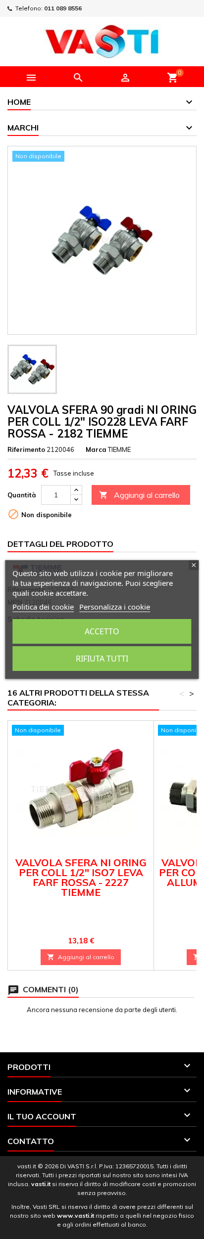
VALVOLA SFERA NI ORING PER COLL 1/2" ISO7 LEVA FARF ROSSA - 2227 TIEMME (81, 877)
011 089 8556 (63, 8)
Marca (96, 449)
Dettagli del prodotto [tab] (60, 544)
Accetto (102, 631)
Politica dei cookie (43, 607)
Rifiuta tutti (102, 658)
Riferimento (26, 449)
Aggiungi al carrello (139, 495)
